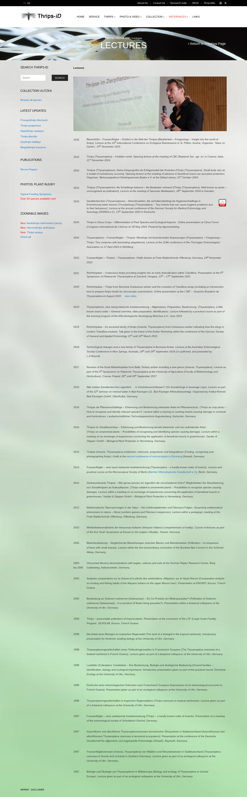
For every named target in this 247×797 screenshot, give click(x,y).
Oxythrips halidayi (30, 141)
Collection (154, 16)
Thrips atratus (35, 232)
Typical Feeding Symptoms (35, 194)
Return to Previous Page (208, 43)
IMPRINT (24, 789)
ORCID (195, 3)
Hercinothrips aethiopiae (41, 227)
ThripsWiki (209, 3)
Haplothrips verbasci (32, 131)
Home (80, 16)
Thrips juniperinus (30, 125)
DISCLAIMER (37, 789)
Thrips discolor (28, 136)
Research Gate (178, 3)
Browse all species (31, 99)
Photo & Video (130, 16)
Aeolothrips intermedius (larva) (44, 223)
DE (28, 3)
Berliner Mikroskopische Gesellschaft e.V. (172, 472)
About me (142, 3)
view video (131, 296)
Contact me (159, 3)
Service (94, 16)
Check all (25, 236)
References (177, 16)
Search (60, 77)
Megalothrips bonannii (33, 147)
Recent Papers (28, 169)
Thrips (108, 16)
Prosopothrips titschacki (34, 120)
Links (196, 16)
